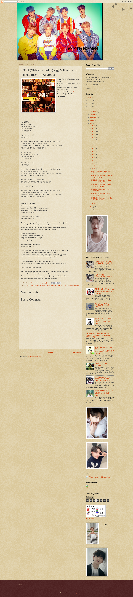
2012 (90, 106)
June (91, 207)
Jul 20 (94, 137)
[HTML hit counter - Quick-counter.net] (98, 477)
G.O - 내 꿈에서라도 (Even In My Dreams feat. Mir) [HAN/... (101, 171)
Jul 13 (94, 151)
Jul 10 (94, 154)
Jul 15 (94, 146)
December (93, 112)
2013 (90, 103)
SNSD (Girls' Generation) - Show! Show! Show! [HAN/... (101, 180)
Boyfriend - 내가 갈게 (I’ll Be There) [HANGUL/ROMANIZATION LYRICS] (103, 321)
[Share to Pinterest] (60, 283)
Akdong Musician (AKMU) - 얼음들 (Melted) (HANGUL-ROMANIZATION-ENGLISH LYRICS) (104, 393)
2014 (90, 100)
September (93, 117)
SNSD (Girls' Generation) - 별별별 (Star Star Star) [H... (101, 185)
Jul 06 (94, 163)
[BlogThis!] (54, 283)
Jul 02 (94, 203)
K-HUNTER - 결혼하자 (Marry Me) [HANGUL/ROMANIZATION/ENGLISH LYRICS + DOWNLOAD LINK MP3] (104, 350)
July (91, 123)
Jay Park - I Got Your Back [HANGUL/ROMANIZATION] (103, 262)
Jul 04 (94, 166)
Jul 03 (94, 169)
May (91, 210)
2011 (90, 109)
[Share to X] (56, 283)
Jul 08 (94, 157)
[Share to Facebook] (58, 283)
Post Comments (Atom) (34, 357)
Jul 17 (94, 143)
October (92, 114)
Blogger (76, 593)
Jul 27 (94, 125)
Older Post (77, 353)
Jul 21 (94, 134)
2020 (90, 98)
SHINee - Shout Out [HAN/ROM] (101, 364)
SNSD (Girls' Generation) (33, 285)
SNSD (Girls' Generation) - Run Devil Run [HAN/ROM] (102, 198)
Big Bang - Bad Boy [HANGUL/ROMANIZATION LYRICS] (103, 305)
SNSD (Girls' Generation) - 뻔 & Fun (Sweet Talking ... (102, 176)
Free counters (90, 518)
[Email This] (52, 283)
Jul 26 (94, 128)
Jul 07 (94, 160)
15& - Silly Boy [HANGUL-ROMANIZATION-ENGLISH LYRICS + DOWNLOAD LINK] (104, 378)
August (92, 120)
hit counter (89, 488)
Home (50, 353)
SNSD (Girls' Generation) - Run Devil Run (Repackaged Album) (60, 285)
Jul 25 (94, 131)
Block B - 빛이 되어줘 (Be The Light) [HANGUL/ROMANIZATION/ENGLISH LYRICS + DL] (98, 335)
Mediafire (74, 92)
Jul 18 (94, 140)
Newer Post (23, 353)
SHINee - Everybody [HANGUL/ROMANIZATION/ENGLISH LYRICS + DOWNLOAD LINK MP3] (104, 291)
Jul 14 (94, 148)
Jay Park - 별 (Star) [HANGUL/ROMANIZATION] (103, 275)
